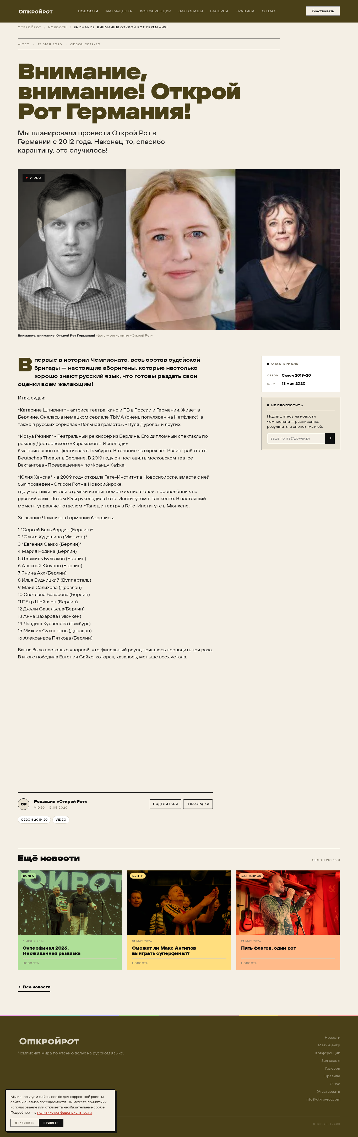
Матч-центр (119, 11)
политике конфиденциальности (64, 1112)
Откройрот (29, 27)
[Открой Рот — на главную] (35, 11)
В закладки (198, 804)
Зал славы (190, 11)
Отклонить (25, 1122)
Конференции (156, 11)
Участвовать (323, 11)
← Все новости (34, 986)
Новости (88, 11)
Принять (51, 1122)
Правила (245, 11)
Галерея (219, 11)
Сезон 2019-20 (34, 819)
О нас (268, 11)
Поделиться (165, 804)
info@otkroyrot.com (323, 1099)
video (61, 819)
